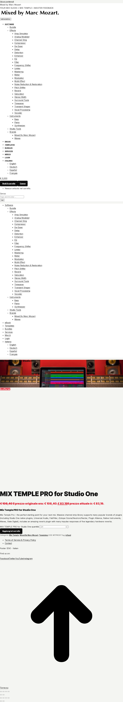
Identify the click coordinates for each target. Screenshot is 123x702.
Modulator (19, 78)
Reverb (17, 90)
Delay (17, 49)
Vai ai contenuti (7, 1)
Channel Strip (20, 40)
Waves (17, 138)
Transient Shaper (22, 106)
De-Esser (18, 46)
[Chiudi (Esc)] (8, 691)
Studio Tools (15, 129)
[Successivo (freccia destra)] (3, 694)
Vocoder (18, 113)
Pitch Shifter (20, 87)
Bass (16, 119)
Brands (13, 132)
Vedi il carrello (8, 183)
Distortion (18, 52)
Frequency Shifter (22, 65)
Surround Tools (21, 100)
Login (7, 157)
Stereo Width (20, 97)
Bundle (13, 27)
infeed (68, 535)
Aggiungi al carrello (11, 531)
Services (9, 151)
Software (9, 24)
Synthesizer (19, 125)
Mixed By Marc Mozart (24, 135)
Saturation (19, 94)
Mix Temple (14, 535)
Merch (8, 154)
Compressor (20, 43)
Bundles (8, 148)
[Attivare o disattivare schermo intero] (3, 691)
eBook (8, 141)
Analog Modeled (21, 37)
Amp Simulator (21, 33)
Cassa (22, 183)
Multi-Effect (19, 81)
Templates (10, 145)
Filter (16, 62)
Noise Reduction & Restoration (28, 84)
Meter (17, 75)
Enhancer (18, 56)
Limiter (17, 68)
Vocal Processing (22, 110)
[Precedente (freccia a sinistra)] (1, 694)
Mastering (18, 71)
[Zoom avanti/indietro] (1, 691)
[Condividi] (6, 691)
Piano (17, 122)
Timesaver (19, 103)
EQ (15, 59)
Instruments (15, 116)
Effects (13, 30)
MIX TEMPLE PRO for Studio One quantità (19, 526)
